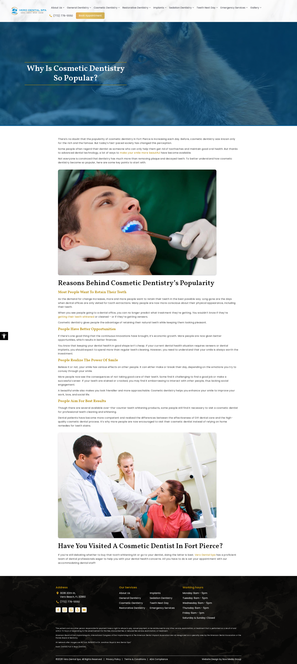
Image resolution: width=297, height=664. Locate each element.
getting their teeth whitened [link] (76, 317)
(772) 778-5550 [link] (63, 15)
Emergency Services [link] (232, 7)
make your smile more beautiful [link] (140, 153)
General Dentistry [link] (78, 7)
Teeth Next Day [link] (206, 7)
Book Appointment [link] (90, 15)
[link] (4, 336)
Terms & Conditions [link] (135, 659)
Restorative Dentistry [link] (135, 7)
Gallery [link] (254, 7)
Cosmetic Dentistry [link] (105, 7)
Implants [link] (158, 7)
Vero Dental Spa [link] (205, 555)
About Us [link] (56, 7)
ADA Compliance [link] (159, 659)
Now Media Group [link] (231, 659)
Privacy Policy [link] (113, 659)
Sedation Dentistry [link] (180, 7)
